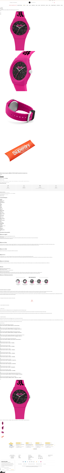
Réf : (0, 174)
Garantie (52, 0)
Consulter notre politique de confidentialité (5, 467)
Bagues (39, 5)
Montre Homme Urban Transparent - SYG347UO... (8, 360)
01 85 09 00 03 (12, 456)
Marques (37, 5)
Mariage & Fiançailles (53, 5)
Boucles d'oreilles (43, 5)
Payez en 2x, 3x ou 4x (40, 456)
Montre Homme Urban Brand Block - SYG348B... (8, 370)
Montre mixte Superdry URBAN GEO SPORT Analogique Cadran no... (11, 335)
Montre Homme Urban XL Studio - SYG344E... (7, 342)
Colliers (49, 5)
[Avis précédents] (14, 445)
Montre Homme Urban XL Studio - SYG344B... (7, 346)
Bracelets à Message (19, 5)
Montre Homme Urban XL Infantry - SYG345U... (7, 349)
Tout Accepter (12, 469)
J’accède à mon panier (2, 472)
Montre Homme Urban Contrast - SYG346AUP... (7, 367)
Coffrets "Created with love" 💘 (12, 5)
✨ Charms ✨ (24, 5)
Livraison (29, 458)
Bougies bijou (33, 5)
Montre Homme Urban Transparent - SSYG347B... (8, 363)
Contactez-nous (30, 459)
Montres (30, 5)
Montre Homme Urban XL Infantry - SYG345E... (7, 353)
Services (62, 5)
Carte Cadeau (50, 0)
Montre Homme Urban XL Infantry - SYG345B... (7, 356)
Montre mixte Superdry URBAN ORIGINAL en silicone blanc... (10, 325)
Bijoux (27, 5)
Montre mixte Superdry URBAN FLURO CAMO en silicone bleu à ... (10, 339)
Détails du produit (2, 179)
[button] (1, 472)
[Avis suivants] (54, 445)
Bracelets (47, 5)
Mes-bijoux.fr (33, 466)
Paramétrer (8, 469)
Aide (54, 0)
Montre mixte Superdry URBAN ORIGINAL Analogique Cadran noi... (11, 328)
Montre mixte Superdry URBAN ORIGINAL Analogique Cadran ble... (11, 332)
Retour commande (30, 456)
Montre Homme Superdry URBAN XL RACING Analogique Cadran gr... (11, 374)
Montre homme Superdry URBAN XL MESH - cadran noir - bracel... (11, 377)
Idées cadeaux (58, 5)
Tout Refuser (3, 469)
